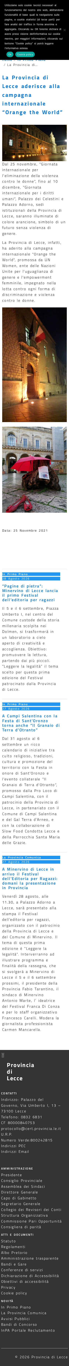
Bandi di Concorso (19, 1324)
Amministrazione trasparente (30, 1258)
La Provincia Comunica (21, 857)
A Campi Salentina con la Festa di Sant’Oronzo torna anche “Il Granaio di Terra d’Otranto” (31, 723)
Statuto (8, 1241)
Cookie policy (14, 1293)
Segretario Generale (20, 1204)
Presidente (11, 1175)
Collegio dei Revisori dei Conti (31, 1209)
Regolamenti (13, 1247)
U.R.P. (7, 1134)
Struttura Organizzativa (24, 1215)
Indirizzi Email (15, 1151)
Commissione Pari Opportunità (31, 1221)
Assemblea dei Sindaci (23, 1186)
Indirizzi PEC (13, 1146)
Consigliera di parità (21, 1227)
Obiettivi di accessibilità (25, 1281)
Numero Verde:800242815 (27, 1140)
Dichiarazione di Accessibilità (30, 1276)
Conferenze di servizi (22, 1270)
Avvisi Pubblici (15, 1319)
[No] (64, 30)
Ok (10, 54)
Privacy (8, 1287)
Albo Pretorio (14, 1252)
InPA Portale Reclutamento (28, 1330)
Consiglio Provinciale (22, 1180)
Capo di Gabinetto (19, 1198)
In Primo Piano (15, 574)
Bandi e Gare (14, 1264)
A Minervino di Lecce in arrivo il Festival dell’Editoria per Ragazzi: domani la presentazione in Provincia (30, 878)
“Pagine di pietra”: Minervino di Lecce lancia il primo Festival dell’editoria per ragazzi (30, 593)
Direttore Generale (19, 1192)
